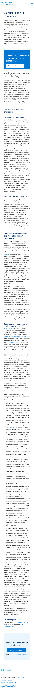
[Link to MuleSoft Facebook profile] (9, 686)
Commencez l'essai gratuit (16, 650)
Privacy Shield (12, 679)
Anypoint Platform (9, 328)
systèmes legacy (14, 342)
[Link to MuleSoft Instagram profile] (7, 686)
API (7, 31)
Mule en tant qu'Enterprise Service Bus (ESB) (16, 336)
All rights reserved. (20, 677)
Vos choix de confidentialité (7, 682)
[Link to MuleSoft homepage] (7, 3)
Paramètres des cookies (6, 680)
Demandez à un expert (21, 654)
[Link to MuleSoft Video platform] (12, 686)
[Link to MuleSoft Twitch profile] (14, 686)
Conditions (18, 679)
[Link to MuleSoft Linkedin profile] (2, 686)
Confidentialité (4, 679)
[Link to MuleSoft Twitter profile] (5, 686)
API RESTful (12, 427)
